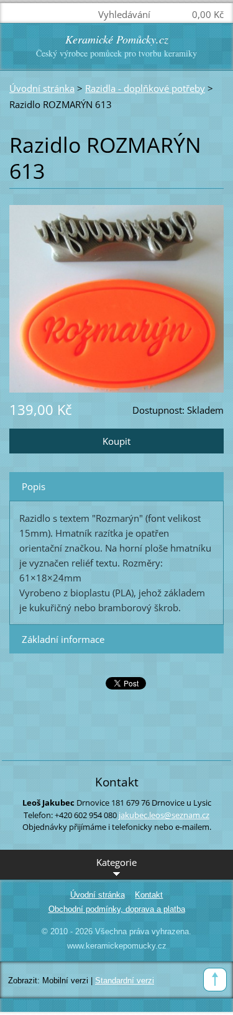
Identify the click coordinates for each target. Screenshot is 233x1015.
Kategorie (116, 862)
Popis (33, 486)
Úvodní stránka (42, 88)
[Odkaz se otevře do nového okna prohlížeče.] (116, 297)
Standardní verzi (124, 980)
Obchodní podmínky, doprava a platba (116, 909)
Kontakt (149, 894)
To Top (215, 979)
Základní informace (63, 639)
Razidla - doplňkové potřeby (145, 88)
